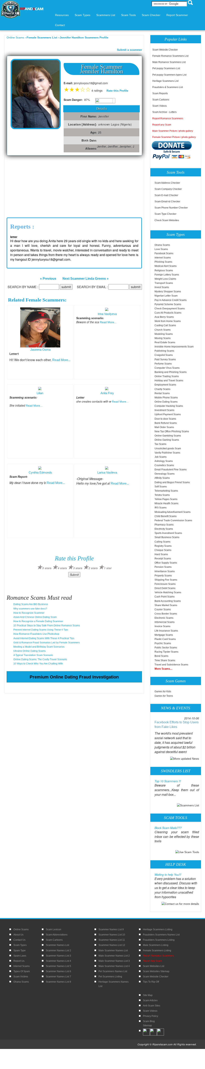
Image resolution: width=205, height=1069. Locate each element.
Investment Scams (164, 410)
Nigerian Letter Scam (166, 295)
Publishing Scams (164, 350)
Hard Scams (161, 554)
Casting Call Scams (165, 325)
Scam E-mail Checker (166, 195)
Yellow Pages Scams (166, 499)
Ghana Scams (162, 245)
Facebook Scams (164, 253)
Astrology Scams (164, 461)
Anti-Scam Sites (151, 1005)
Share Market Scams (166, 605)
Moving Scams (163, 338)
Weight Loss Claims (165, 278)
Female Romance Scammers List (170, 56)
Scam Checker (151, 15)
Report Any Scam (152, 961)
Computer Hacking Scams (169, 406)
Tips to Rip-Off (151, 981)
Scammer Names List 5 (58, 966)
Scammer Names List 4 (58, 961)
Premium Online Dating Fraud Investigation (74, 676)
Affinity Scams (162, 478)
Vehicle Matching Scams (168, 592)
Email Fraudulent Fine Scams (171, 469)
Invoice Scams (162, 626)
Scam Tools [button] (128, 15)
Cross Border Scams (166, 613)
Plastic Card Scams (165, 639)
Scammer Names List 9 (111, 929)
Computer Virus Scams (167, 367)
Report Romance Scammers (167, 118)
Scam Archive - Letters (164, 112)
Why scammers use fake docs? (30, 608)
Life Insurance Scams (166, 630)
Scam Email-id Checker (167, 201)
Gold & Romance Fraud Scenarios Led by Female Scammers (46, 642)
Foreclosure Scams (165, 584)
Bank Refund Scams (166, 423)
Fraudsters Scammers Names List (161, 934)
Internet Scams (163, 257)
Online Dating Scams (166, 401)
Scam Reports (160, 93)
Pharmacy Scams (164, 524)
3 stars (77, 568)
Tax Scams (160, 444)
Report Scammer (177, 15)
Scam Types (20, 945)
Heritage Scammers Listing (157, 929)
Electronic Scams (164, 617)
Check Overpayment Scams (170, 308)
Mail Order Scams (164, 427)
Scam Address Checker (167, 182)
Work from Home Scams (168, 321)
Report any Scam (161, 124)
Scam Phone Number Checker (171, 207)
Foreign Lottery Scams (167, 274)
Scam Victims (20, 976)
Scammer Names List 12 (111, 945)
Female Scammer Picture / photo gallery (174, 137)
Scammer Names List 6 (58, 971)
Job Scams (161, 457)
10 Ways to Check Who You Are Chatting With (38, 663)
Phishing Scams (163, 261)
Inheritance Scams (165, 571)
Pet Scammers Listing (110, 976)
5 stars (46, 568)
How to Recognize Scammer (28, 612)
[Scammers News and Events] (184, 758)
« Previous (48, 278)
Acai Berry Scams (164, 317)
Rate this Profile (117, 90)
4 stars (62, 568)
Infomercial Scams (165, 622)
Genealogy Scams (165, 473)
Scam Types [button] (82, 15)
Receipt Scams (163, 558)
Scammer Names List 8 (58, 981)
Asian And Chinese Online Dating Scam (35, 617)
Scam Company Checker (168, 189)
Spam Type (19, 950)
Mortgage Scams (164, 635)
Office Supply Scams (166, 562)
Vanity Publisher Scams (167, 452)
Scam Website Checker (165, 49)
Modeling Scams (164, 334)
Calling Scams (162, 541)
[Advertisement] (37, 186)
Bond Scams (161, 656)
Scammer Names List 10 (111, 934)
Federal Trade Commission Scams (173, 520)
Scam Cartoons (160, 99)
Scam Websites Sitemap (156, 971)
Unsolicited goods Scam (168, 448)
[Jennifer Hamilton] (36, 93)
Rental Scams (162, 393)
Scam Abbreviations (56, 934)
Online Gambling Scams (168, 435)
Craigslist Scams (164, 355)
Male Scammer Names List (113, 950)
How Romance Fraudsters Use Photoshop (36, 634)
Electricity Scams (164, 528)
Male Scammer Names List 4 (114, 966)
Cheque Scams (163, 550)
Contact (60, 25)
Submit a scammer (129, 49)
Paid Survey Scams (165, 359)
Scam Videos (159, 105)
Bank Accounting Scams (168, 601)
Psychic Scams (163, 643)
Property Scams (163, 575)
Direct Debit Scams (165, 588)
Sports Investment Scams (168, 533)
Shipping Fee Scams (166, 579)
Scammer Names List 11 (111, 939)
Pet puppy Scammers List (166, 68)
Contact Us (19, 939)
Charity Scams (162, 389)
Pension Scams (163, 567)
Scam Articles (150, 1000)
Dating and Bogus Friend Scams (172, 482)
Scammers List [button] (105, 15)
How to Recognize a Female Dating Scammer (38, 621)
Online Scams (15, 37)
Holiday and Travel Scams (169, 380)
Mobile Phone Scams (166, 397)
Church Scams (163, 329)
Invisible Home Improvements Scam (174, 346)
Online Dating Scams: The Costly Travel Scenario (40, 659)
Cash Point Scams (165, 596)
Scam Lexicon (53, 929)
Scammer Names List (57, 945)
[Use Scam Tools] (187, 851)
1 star (108, 568)
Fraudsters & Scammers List (167, 87)
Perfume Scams (163, 363)
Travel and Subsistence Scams (171, 664)
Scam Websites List (153, 966)
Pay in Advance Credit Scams (171, 300)
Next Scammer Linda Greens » (85, 278)
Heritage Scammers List (165, 81)
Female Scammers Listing (157, 950)
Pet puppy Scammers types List (169, 74)
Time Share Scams (165, 660)
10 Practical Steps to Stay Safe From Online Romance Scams (46, 625)
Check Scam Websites (167, 220)
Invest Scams (162, 287)
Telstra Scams (162, 495)
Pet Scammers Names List (112, 971)
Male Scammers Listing (155, 945)
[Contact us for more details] (180, 903)
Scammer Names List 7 (58, 976)
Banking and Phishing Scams (171, 372)
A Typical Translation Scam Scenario (33, 655)
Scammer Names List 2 (58, 950)
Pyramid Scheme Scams (168, 304)
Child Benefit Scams (166, 516)
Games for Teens (164, 695)
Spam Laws (19, 955)
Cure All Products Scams (168, 312)
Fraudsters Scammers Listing (159, 939)
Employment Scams (165, 384)
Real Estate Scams (165, 342)
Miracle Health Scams (166, 503)
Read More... (61, 360)
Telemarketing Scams (166, 490)
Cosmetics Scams (164, 465)
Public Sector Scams (166, 647)
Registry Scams (163, 546)
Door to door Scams (165, 418)
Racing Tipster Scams (166, 651)
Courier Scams (163, 609)
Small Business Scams (167, 537)
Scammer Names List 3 (58, 955)
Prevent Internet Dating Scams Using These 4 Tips (40, 629)
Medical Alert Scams (166, 266)
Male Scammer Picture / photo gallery (172, 131)
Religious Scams (164, 270)
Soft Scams (161, 486)
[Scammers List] (188, 805)
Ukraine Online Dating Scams (29, 651)
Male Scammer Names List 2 (114, 955)
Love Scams (161, 249)
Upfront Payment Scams (168, 414)
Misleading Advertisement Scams (173, 512)
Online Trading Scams (167, 376)
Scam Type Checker (165, 214)
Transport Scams (164, 283)
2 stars (93, 568)
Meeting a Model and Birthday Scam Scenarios (38, 646)
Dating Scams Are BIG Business (30, 604)
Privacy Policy (150, 1016)
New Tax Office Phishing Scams (172, 431)
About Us (18, 934)
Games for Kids (163, 691)
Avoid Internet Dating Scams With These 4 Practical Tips (43, 638)
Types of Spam (21, 971)
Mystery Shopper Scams (168, 291)
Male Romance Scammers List (169, 62)
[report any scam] (172, 150)
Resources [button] (62, 15)
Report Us (18, 961)
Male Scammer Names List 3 (114, 961)
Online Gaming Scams (167, 439)
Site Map (148, 995)
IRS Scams (161, 507)
